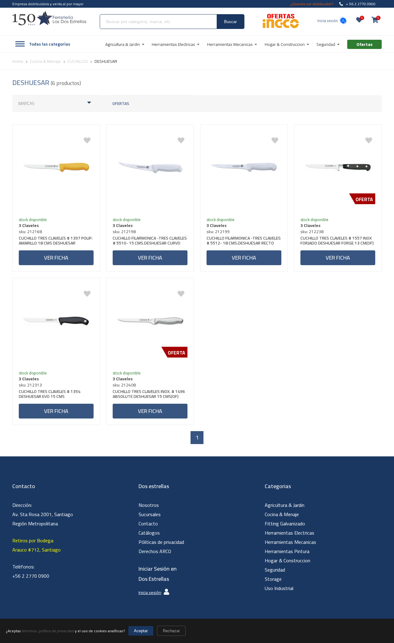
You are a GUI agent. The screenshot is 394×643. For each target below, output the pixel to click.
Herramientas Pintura (287, 551)
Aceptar (141, 631)
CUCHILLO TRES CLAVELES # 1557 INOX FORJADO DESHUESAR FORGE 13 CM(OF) (337, 241)
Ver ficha (56, 258)
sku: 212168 (30, 232)
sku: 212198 (124, 232)
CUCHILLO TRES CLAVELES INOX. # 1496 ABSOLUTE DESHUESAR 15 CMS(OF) (149, 394)
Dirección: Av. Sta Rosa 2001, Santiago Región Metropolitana (42, 514)
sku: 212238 (312, 232)
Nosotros (149, 505)
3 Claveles (29, 225)
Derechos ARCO (155, 551)
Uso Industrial (279, 588)
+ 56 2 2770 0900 (361, 3)
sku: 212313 (30, 385)
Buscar (230, 21)
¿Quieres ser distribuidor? (312, 3)
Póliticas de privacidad (161, 542)
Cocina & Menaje (282, 514)
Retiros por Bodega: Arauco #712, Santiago (36, 545)
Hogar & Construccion (287, 560)
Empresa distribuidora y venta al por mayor (47, 3)
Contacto (148, 523)
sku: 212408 (124, 385)
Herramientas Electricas (289, 532)
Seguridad (275, 569)
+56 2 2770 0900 (30, 575)
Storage (273, 579)
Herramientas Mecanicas (290, 542)
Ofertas (120, 103)
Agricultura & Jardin (284, 505)
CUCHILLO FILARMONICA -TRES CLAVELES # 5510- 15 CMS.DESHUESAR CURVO (150, 241)
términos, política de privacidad (48, 630)
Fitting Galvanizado (285, 523)
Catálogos (149, 532)
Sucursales (150, 514)
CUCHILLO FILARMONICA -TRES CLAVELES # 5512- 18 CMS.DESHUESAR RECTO (244, 241)
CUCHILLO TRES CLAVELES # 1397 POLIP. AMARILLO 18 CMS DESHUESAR (56, 241)
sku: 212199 (218, 232)
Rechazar (171, 631)
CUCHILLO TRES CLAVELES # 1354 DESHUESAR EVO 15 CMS (49, 394)
